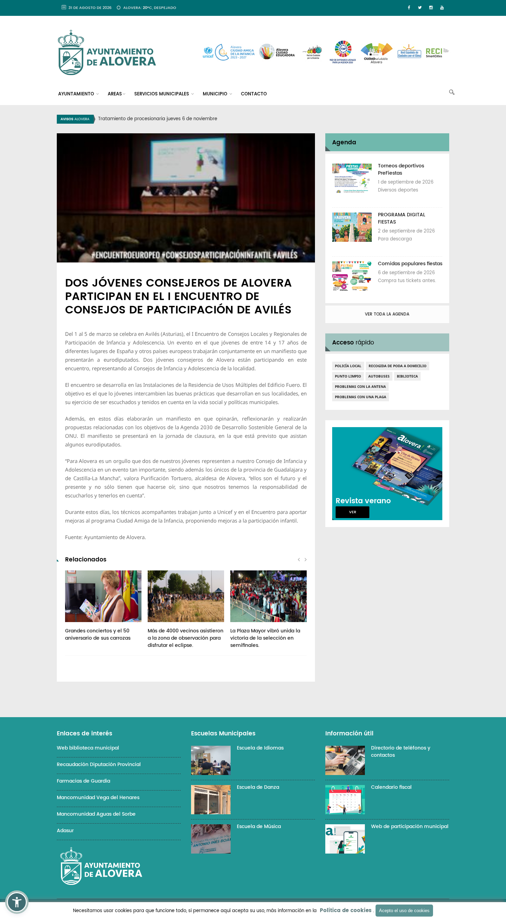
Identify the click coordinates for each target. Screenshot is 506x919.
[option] (261, 119)
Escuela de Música (259, 826)
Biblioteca (407, 376)
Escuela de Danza (258, 787)
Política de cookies (345, 910)
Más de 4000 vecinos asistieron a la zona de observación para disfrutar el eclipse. (185, 638)
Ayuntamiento (76, 94)
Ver (352, 512)
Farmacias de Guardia (83, 781)
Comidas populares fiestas (410, 264)
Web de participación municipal (410, 826)
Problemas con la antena (360, 386)
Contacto (254, 94)
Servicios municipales (162, 94)
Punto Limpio (348, 376)
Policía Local (348, 365)
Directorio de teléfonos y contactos (400, 751)
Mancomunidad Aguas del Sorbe (96, 814)
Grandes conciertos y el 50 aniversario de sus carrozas (97, 634)
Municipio (216, 94)
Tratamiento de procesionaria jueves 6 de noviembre (157, 119)
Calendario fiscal (391, 787)
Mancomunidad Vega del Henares (98, 798)
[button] (17, 902)
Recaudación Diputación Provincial (99, 764)
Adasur (65, 831)
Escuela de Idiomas (260, 748)
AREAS (115, 94)
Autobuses (379, 376)
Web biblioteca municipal (88, 748)
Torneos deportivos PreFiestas (401, 169)
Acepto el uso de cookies (404, 910)
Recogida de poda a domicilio (397, 365)
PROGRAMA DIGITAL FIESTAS (401, 218)
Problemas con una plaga (360, 396)
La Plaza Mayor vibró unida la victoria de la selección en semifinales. (265, 638)
